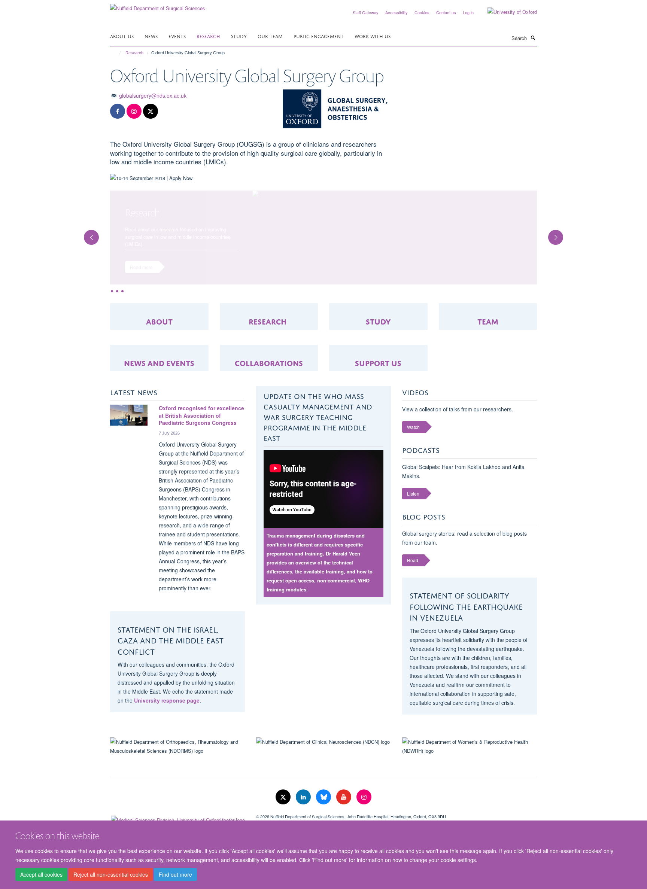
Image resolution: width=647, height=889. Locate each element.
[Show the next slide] (559, 237)
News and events (159, 369)
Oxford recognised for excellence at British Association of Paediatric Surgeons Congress (201, 423)
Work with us (373, 35)
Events (177, 35)
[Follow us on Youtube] (344, 804)
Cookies (421, 12)
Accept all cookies (41, 874)
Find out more (175, 874)
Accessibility (396, 12)
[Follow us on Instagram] (134, 111)
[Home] (117, 53)
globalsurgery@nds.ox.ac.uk (152, 95)
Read (412, 567)
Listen (413, 501)
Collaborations (269, 369)
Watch (413, 434)
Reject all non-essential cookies (110, 874)
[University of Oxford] (506, 11)
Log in (468, 12)
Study (239, 35)
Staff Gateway (366, 12)
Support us (378, 369)
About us (122, 35)
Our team (270, 35)
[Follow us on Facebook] (117, 111)
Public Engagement (319, 35)
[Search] (533, 37)
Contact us (446, 12)
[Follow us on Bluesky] (324, 804)
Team (487, 328)
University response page (167, 708)
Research (208, 35)
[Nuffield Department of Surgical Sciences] (157, 5)
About (159, 328)
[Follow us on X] (150, 111)
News (151, 35)
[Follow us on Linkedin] (304, 804)
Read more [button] (141, 267)
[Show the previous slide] (87, 237)
